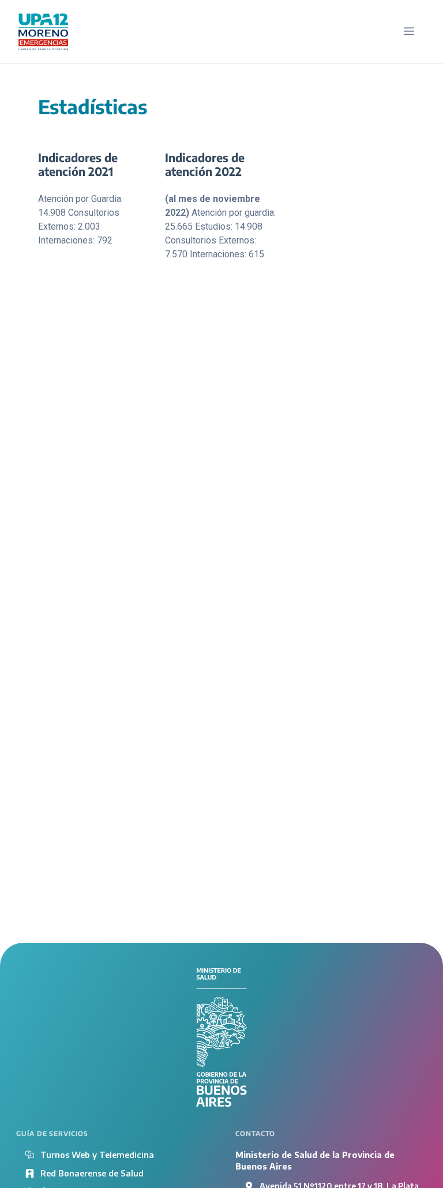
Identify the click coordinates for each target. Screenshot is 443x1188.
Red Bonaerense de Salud (92, 1173)
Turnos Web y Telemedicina (97, 1154)
